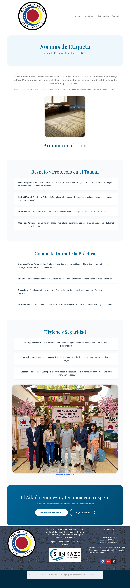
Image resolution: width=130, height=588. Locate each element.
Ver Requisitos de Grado (51, 512)
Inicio (77, 16)
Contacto (116, 16)
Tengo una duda (82, 512)
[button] (78, 16)
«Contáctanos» (108, 530)
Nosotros (89, 16)
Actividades (103, 16)
